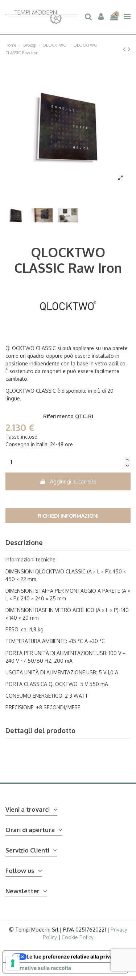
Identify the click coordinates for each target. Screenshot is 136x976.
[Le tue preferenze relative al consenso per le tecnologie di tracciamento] (13, 963)
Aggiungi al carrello (73, 481)
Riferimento (58, 416)
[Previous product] (125, 49)
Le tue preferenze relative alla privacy (72, 956)
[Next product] (129, 49)
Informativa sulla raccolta (39, 968)
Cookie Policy (78, 937)
